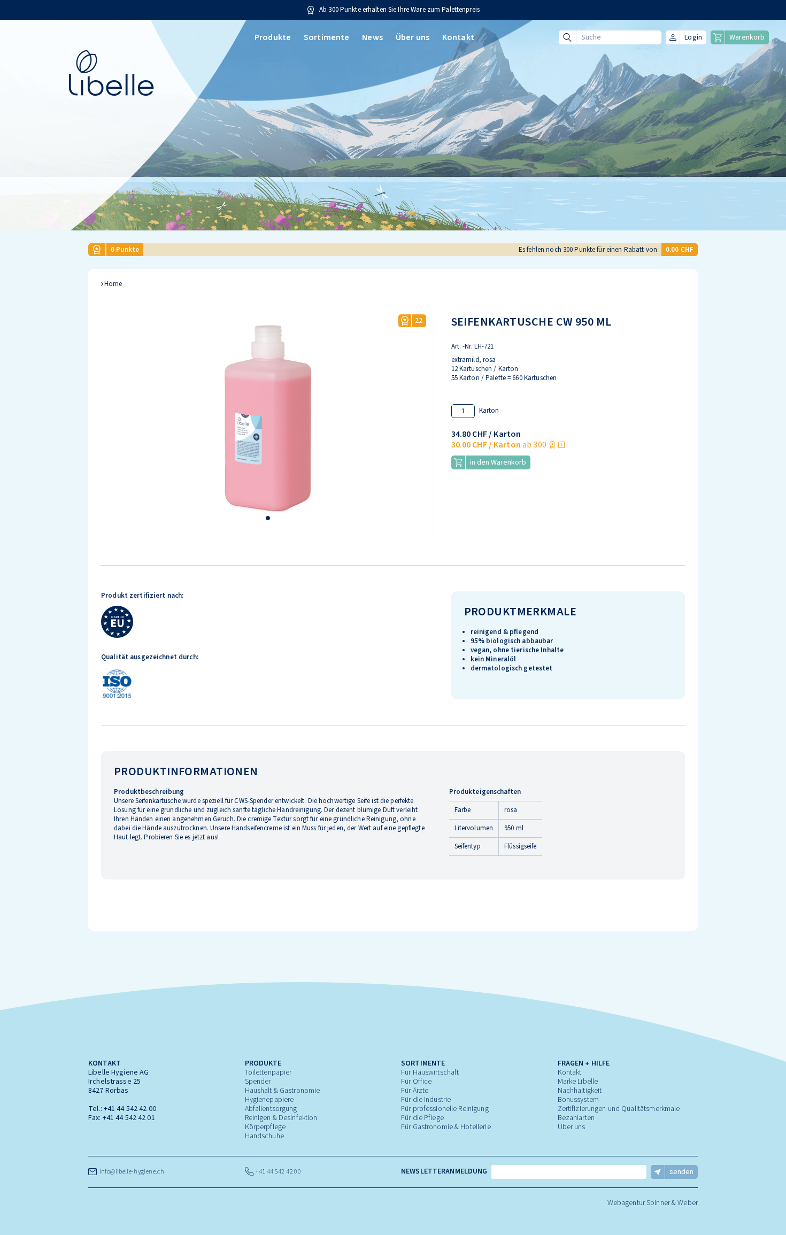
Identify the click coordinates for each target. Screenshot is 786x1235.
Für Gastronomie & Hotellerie (446, 1127)
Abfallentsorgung (271, 1108)
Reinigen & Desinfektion (281, 1118)
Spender (258, 1081)
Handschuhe (264, 1136)
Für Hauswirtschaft (430, 1072)
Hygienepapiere (269, 1099)
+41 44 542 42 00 (130, 1108)
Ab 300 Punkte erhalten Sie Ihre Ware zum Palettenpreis (399, 9)
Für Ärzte (414, 1090)
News (372, 37)
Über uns (412, 37)
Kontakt (458, 37)
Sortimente (326, 37)
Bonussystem (578, 1099)
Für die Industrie (426, 1099)
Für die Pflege (422, 1118)
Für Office (416, 1081)
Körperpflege (265, 1127)
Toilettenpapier (268, 1072)
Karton (489, 410)
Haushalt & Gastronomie (282, 1090)
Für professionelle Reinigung (445, 1108)
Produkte (273, 37)
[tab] (268, 518)
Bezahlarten (576, 1118)
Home (113, 284)
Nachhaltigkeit (580, 1090)
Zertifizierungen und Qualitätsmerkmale (619, 1108)
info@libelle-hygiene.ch (130, 1171)
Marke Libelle (578, 1081)
